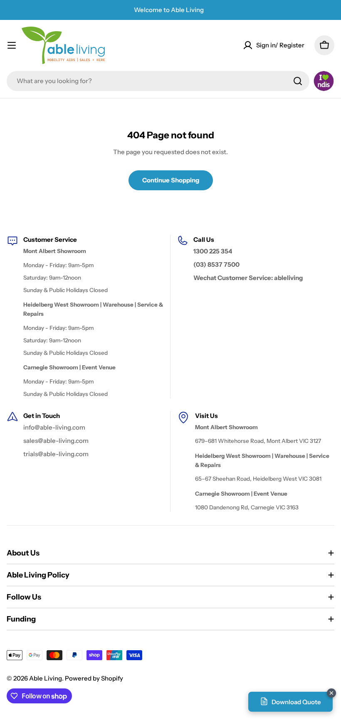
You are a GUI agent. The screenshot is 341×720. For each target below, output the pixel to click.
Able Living (45, 678)
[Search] (298, 81)
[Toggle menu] (12, 45)
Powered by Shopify (94, 678)
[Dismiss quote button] (331, 693)
